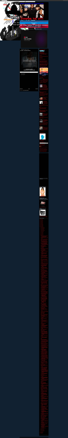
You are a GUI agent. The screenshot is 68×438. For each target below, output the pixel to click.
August (42, 231)
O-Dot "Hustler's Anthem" (44, 256)
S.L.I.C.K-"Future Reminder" (44, 242)
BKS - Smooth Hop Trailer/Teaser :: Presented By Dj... (44, 251)
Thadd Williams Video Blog (44, 390)
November (42, 228)
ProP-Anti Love (42, 374)
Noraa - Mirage (42, 313)
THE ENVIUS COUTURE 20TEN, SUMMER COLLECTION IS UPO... (44, 350)
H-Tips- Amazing (43, 330)
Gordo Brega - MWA (43, 245)
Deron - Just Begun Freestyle (44, 314)
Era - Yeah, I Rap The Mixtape (44, 280)
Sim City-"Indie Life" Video (44, 361)
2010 (41, 226)
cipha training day (43, 417)
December (42, 227)
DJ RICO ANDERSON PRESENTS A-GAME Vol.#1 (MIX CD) (44, 412)
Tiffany (41, 146)
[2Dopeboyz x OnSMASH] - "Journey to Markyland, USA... (44, 404)
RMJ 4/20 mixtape (43, 307)
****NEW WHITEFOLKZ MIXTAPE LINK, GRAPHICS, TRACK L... (44, 296)
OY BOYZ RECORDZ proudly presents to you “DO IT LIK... (44, 399)
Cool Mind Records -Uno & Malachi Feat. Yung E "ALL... (44, 253)
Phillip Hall (42, 381)
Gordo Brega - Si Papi (43, 290)
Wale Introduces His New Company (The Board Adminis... (44, 266)
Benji (41, 338)
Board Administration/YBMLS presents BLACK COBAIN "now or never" (45, 114)
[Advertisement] (28, 82)
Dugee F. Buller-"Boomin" (44, 329)
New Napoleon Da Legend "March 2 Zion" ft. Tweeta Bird (44, 283)
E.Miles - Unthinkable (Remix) (25, 50)
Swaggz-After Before (43, 326)
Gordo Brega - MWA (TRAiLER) (44, 311)
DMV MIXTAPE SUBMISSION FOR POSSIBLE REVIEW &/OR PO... (44, 371)
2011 (41, 225)
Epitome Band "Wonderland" (44, 259)
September (42, 230)
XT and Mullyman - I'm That (44, 423)
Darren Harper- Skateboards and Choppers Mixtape (45, 85)
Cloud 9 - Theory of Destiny (44, 281)
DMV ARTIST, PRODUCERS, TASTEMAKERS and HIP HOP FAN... (44, 333)
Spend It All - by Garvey (43, 342)
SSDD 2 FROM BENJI (43, 299)
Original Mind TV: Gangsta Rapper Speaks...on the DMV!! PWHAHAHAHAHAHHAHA (43, 111)
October (42, 229)
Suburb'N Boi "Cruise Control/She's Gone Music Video (44, 277)
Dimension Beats (43, 312)
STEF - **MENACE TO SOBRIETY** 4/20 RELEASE (43, 301)
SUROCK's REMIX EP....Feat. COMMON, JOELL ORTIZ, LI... (44, 401)
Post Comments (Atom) (26, 90)
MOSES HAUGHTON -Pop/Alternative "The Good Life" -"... (44, 384)
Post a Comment (23, 75)
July (41, 232)
